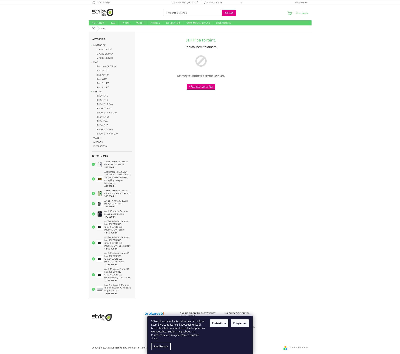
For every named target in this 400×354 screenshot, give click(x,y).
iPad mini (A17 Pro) (106, 66)
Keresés (229, 12)
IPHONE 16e (103, 116)
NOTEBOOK (99, 45)
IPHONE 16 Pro (104, 108)
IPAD (95, 61)
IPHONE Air (102, 121)
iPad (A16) (102, 78)
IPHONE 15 (102, 95)
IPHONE (97, 91)
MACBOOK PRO (105, 53)
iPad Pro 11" (103, 87)
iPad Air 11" (103, 70)
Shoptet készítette (299, 347)
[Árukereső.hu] (154, 314)
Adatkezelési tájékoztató (184, 2)
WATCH (97, 137)
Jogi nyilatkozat (213, 2)
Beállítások (161, 346)
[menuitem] (98, 22)
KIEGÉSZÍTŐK (100, 146)
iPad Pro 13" (103, 83)
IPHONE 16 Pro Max (107, 112)
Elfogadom (240, 323)
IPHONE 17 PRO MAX (107, 133)
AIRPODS (98, 142)
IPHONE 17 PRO (105, 129)
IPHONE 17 (102, 125)
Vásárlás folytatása (201, 86)
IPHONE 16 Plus (105, 104)
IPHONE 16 (102, 100)
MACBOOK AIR (104, 49)
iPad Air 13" (103, 74)
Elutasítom (219, 323)
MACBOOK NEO (105, 57)
